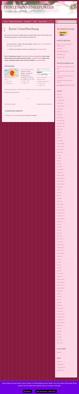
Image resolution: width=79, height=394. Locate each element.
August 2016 (60, 291)
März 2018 (59, 236)
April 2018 (59, 233)
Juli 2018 (59, 224)
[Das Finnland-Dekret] (29, 76)
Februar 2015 (60, 342)
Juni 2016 (59, 296)
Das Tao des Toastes (9, 104)
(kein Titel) (59, 48)
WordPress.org (60, 370)
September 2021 (61, 126)
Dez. (4, 28)
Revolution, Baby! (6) (70, 85)
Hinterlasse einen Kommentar (11, 92)
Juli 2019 (59, 189)
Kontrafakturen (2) (61, 54)
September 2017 (61, 253)
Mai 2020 (59, 160)
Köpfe (35, 21)
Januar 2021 (60, 140)
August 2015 (60, 325)
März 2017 (59, 270)
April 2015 (59, 337)
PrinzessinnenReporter (29, 7)
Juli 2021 (59, 132)
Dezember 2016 (60, 279)
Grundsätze (27, 21)
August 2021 (60, 129)
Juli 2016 (59, 293)
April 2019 (59, 198)
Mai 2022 (59, 111)
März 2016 (59, 305)
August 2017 (60, 256)
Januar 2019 (60, 207)
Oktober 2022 (60, 103)
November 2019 (60, 178)
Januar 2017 (60, 276)
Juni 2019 (59, 192)
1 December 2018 (41, 49)
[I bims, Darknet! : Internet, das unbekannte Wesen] (44, 72)
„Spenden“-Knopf (36, 58)
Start (5, 21)
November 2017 (60, 247)
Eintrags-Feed (60, 364)
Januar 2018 (60, 241)
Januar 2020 (60, 172)
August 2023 (60, 97)
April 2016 (59, 302)
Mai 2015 (59, 334)
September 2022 (61, 106)
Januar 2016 (60, 311)
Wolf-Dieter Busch (61, 66)
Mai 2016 (59, 299)
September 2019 (61, 184)
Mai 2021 (59, 134)
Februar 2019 (60, 204)
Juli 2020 (59, 155)
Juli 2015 (59, 328)
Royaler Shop (43, 21)
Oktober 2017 (60, 250)
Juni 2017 (59, 262)
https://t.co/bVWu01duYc (44, 44)
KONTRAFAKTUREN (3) (62, 51)
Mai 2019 (59, 195)
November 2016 (60, 282)
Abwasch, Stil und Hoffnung (45, 104)
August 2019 (60, 186)
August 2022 (60, 109)
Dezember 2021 (60, 120)
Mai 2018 (59, 230)
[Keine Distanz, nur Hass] (11, 72)
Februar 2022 (60, 117)
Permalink (48, 89)
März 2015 (59, 340)
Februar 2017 (60, 273)
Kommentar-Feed (61, 367)
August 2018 (60, 221)
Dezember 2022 (60, 100)
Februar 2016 (60, 308)
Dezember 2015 (60, 314)
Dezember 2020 (60, 143)
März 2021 (59, 137)
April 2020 (59, 163)
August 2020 (60, 152)
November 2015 (60, 317)
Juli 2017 (59, 259)
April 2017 (59, 267)
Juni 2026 (59, 94)
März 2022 (59, 114)
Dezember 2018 (60, 210)
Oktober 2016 (60, 285)
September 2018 (61, 218)
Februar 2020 (60, 169)
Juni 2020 (59, 158)
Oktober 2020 (60, 149)
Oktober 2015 (60, 319)
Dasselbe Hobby (61, 57)
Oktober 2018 (60, 215)
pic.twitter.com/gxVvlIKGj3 (14, 46)
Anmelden (59, 361)
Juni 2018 (59, 227)
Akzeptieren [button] (27, 391)
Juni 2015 (59, 331)
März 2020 (59, 166)
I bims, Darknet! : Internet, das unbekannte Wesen (43, 79)
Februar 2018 (60, 238)
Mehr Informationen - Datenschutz (46, 391)
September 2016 (61, 288)
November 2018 (60, 212)
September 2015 (61, 322)
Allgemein (59, 352)
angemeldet (13, 115)
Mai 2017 (59, 265)
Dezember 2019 (60, 175)
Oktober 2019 (60, 181)
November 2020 (60, 146)
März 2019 (59, 201)
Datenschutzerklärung (16, 21)
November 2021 (60, 123)
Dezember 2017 (60, 244)
